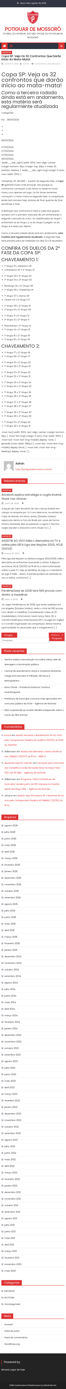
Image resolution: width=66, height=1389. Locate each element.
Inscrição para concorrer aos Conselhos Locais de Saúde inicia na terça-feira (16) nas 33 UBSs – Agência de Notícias (34, 767)
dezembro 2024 (12, 956)
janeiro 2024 (11, 1028)
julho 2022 (9, 1146)
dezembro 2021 (12, 1192)
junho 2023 (10, 1074)
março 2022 (10, 1172)
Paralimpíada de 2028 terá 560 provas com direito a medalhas (32, 593)
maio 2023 (10, 1080)
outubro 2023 (11, 1048)
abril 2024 (9, 1008)
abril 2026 (9, 851)
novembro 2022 (12, 1120)
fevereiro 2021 (11, 1257)
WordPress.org (12, 1344)
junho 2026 (10, 838)
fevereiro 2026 (12, 864)
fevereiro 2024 (12, 1022)
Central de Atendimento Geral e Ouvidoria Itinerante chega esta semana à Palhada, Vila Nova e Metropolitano (32, 675)
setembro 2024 (12, 976)
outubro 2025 (11, 891)
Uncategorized (12, 1304)
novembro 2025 (12, 884)
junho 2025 (10, 917)
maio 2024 (10, 1002)
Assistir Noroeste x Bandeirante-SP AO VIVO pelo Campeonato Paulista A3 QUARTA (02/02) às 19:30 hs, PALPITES (33, 740)
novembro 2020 (12, 1264)
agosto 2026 (11, 825)
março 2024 (11, 1015)
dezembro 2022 (12, 1113)
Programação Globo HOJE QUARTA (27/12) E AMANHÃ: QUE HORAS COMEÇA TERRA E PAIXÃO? (11, 635)
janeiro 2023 (10, 1107)
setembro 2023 (12, 1054)
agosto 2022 (11, 1139)
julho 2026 (9, 832)
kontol (7, 735)
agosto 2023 (11, 1061)
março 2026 (10, 858)
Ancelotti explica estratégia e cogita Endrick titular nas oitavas (32, 497)
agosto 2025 (11, 904)
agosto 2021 (10, 1218)
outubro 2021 (11, 1205)
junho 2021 (10, 1231)
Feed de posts (11, 1331)
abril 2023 (9, 1087)
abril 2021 (9, 1244)
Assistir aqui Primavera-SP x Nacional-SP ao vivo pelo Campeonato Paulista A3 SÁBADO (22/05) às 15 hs (34, 800)
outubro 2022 (11, 1126)
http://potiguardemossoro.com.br (34, 469)
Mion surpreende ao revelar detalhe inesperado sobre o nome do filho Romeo (34, 713)
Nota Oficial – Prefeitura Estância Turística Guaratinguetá (27, 690)
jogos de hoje (18, 1369)
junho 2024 (10, 995)
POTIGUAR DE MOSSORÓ (33, 29)
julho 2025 (9, 910)
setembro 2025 (12, 897)
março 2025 (10, 936)
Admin (26, 63)
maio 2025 (10, 923)
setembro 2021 (12, 1211)
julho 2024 (10, 989)
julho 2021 (9, 1225)
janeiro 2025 (10, 949)
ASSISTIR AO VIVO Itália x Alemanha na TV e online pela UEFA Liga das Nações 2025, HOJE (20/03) (32, 545)
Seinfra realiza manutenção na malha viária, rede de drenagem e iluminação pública (32, 662)
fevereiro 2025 (12, 943)
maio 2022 (10, 1159)
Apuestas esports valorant (18, 762)
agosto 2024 (11, 982)
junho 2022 (10, 1152)
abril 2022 (9, 1166)
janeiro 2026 (10, 871)
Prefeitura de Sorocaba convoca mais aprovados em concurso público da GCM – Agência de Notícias (33, 701)
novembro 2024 (13, 963)
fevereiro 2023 (12, 1100)
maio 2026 (10, 845)
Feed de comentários (15, 1337)
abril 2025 (9, 930)
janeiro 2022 (10, 1185)
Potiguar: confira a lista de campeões (58, 635)
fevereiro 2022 (12, 1179)
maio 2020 (10, 1270)
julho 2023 (9, 1067)
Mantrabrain (50, 1385)
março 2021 (10, 1251)
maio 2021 (9, 1238)
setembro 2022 (12, 1133)
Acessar (8, 1324)
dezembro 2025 (12, 877)
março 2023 (10, 1094)
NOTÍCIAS (9, 1297)
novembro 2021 (12, 1198)
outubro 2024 (11, 969)
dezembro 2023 (12, 1035)
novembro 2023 (12, 1041)
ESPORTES (6, 52)
